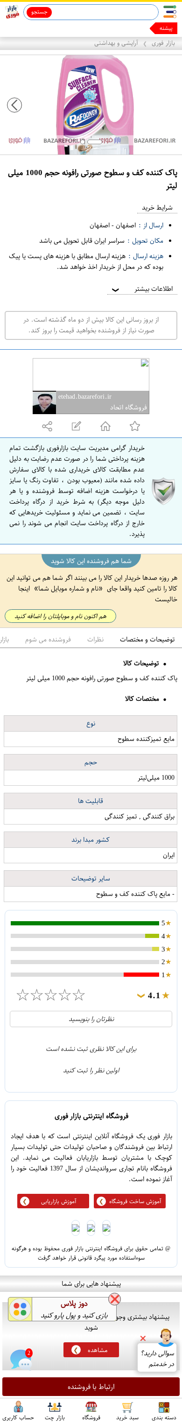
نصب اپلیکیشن (28, 28)
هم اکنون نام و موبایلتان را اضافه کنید (60, 616)
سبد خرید (127, 1417)
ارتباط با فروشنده (91, 1386)
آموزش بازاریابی (59, 1201)
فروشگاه (91, 1417)
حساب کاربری (18, 1417)
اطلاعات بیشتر (141, 288)
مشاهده (97, 1350)
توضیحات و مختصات (147, 639)
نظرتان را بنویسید (91, 1019)
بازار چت (55, 1417)
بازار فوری (163, 43)
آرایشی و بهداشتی (116, 43)
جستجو (39, 11)
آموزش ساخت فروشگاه (135, 1201)
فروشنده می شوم (48, 639)
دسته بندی (164, 1417)
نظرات (95, 639)
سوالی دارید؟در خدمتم (157, 1358)
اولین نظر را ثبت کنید (91, 1070)
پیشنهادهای (160, 28)
